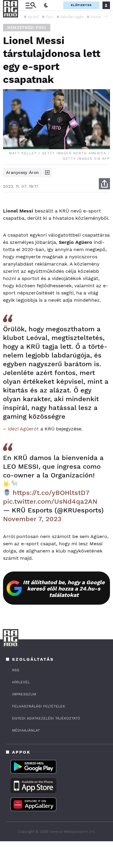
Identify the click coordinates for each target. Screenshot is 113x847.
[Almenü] (31, 5)
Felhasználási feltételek (38, 706)
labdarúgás (72, 16)
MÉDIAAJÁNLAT (26, 730)
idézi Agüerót (23, 429)
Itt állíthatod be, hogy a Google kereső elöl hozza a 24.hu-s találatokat (64, 588)
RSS (15, 670)
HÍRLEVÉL (21, 682)
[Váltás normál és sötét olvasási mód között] (46, 5)
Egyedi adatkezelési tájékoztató (46, 718)
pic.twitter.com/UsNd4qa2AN (50, 501)
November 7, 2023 (32, 519)
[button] (105, 16)
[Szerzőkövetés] (47, 172)
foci (50, 16)
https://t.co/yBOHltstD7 (51, 492)
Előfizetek (81, 5)
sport (33, 16)
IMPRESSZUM (24, 694)
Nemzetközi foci (26, 27)
